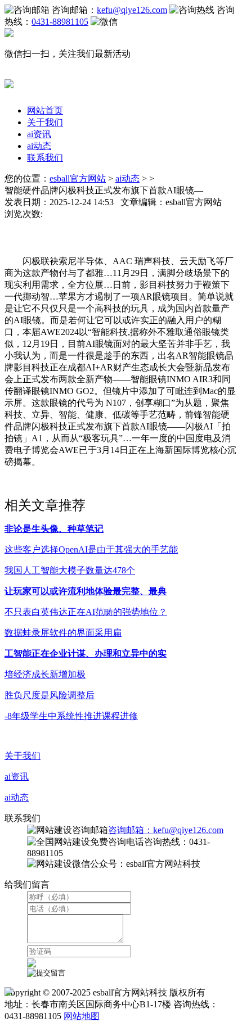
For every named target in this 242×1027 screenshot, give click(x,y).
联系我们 (45, 157)
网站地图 (82, 1016)
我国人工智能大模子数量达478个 (70, 570)
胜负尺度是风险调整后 (50, 695)
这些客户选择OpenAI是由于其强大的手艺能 (91, 549)
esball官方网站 (78, 178)
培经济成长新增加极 (45, 674)
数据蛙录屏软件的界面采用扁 (63, 632)
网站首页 (45, 110)
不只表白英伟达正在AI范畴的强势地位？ (86, 612)
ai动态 (39, 146)
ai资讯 (39, 134)
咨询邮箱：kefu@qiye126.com (165, 830)
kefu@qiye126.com (132, 10)
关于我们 (45, 122)
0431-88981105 (60, 21)
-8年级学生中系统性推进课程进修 (71, 716)
